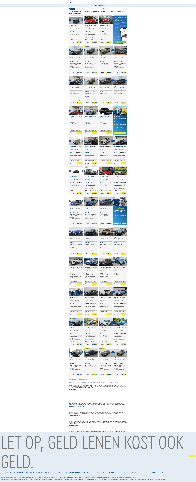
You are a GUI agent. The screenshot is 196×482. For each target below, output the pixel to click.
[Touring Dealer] (73, 2)
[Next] (82, 20)
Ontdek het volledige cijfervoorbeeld (75, 34)
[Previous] (70, 20)
